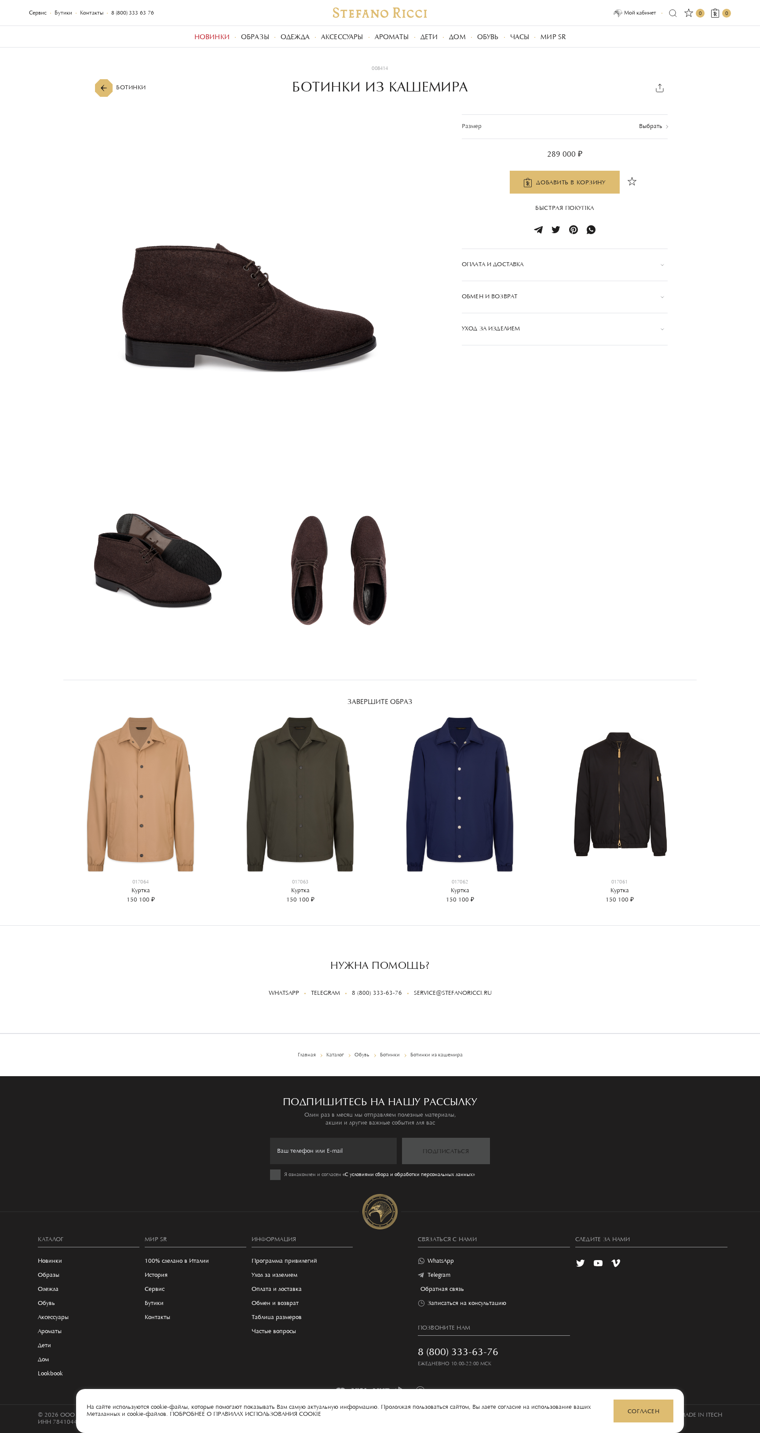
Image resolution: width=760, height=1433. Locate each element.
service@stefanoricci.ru (453, 993)
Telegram (325, 993)
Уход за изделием (274, 1275)
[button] (76, 803)
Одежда (48, 1289)
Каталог (50, 1240)
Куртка (141, 891)
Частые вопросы (274, 1332)
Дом (43, 1360)
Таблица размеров (277, 1318)
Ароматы (50, 1332)
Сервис (38, 13)
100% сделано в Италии (177, 1261)
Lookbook (50, 1374)
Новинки (50, 1261)
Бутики (63, 13)
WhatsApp (284, 993)
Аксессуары (53, 1318)
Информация (274, 1240)
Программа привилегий (284, 1261)
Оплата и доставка (277, 1289)
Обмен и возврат (275, 1304)
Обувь (46, 1304)
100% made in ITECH (692, 1415)
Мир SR (156, 1240)
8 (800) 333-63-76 (132, 13)
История (156, 1275)
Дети (44, 1346)
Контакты (91, 13)
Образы (48, 1275)
